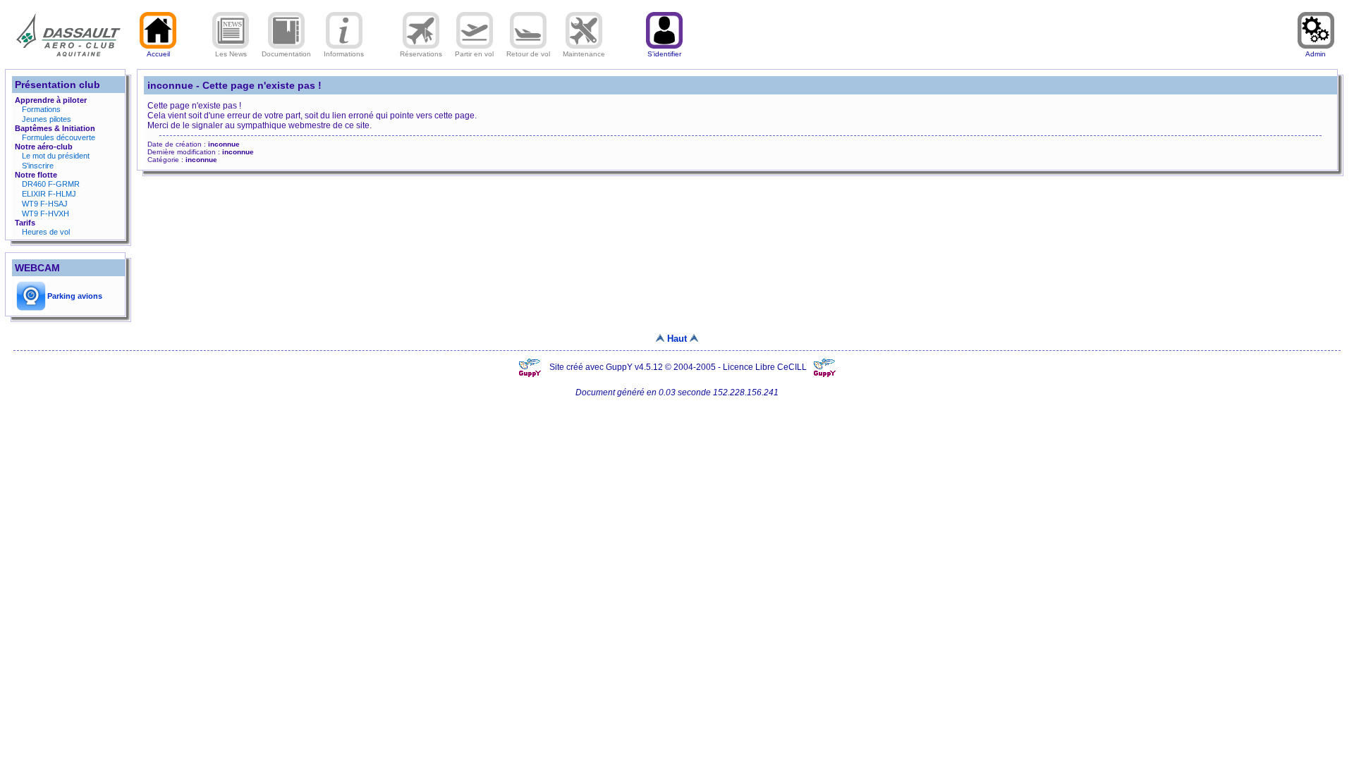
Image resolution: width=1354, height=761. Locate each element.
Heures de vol (46, 232)
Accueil (158, 54)
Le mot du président (56, 155)
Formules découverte (58, 137)
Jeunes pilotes (46, 119)
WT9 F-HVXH (45, 213)
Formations (41, 109)
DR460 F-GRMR (51, 184)
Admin (1315, 54)
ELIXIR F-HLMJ (49, 194)
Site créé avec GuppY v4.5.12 (607, 367)
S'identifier (664, 54)
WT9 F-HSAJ (45, 203)
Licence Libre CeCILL (766, 367)
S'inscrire (38, 165)
